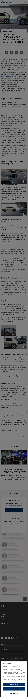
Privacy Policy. (18, 680)
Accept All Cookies (14, 684)
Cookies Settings (14, 693)
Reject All (14, 688)
